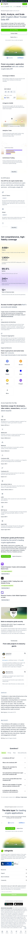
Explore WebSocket (5, 438)
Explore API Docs (5, 425)
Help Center (24, 797)
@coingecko (5, 660)
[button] (14, 30)
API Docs (18, 797)
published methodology (7, 316)
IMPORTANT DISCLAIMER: (6, 907)
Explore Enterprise (16, 556)
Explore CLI (3, 476)
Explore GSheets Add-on (6, 489)
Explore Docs (13, 37)
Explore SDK (4, 463)
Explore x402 (4, 502)
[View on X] (25, 653)
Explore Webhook (5, 450)
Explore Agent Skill (5, 529)
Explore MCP (4, 516)
